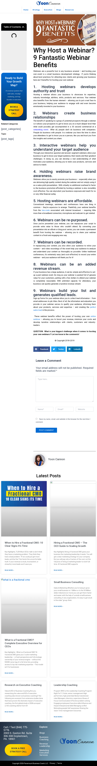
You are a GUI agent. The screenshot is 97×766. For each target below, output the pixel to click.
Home (25, 10)
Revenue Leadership (45, 744)
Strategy (36, 10)
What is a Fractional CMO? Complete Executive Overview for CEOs (23, 643)
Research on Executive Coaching (23, 685)
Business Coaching (44, 738)
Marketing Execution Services (44, 752)
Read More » (9, 570)
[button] (23, 27)
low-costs (46, 210)
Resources (69, 10)
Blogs (58, 10)
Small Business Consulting (69, 582)
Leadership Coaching (65, 685)
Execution (48, 10)
